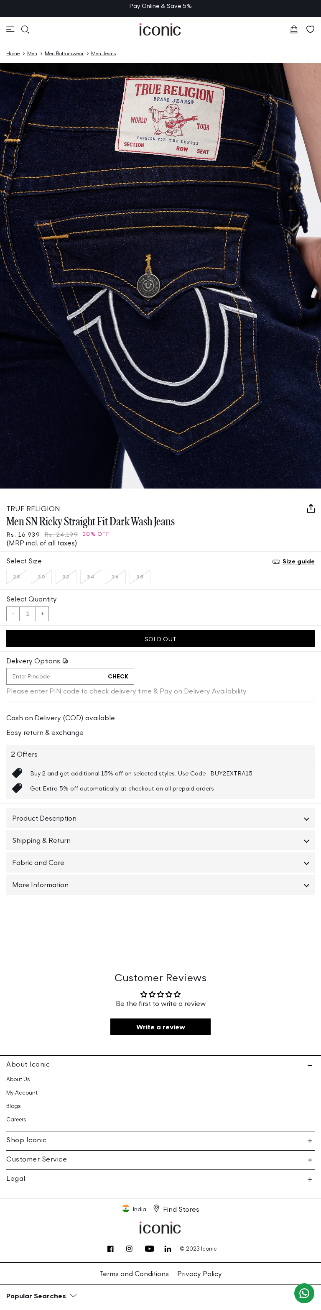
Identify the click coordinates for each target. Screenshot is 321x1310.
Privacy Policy (199, 1273)
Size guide (299, 561)
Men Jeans (103, 53)
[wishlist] (310, 29)
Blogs (13, 1106)
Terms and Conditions (134, 1273)
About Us (18, 1079)
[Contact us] (304, 1293)
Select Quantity (31, 599)
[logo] (160, 29)
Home (13, 53)
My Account (22, 1093)
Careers (16, 1119)
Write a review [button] (160, 1027)
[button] (10, 29)
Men (32, 53)
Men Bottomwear (64, 53)
